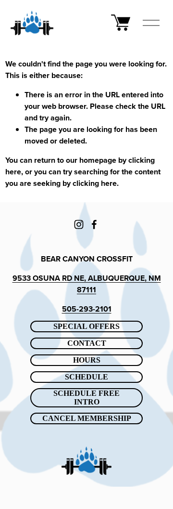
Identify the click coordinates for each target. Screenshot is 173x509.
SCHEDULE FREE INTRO (86, 397)
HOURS (86, 360)
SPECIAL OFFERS (86, 326)
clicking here (95, 183)
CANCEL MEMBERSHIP (86, 418)
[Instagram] (79, 224)
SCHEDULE (86, 377)
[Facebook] (94, 224)
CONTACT (86, 343)
